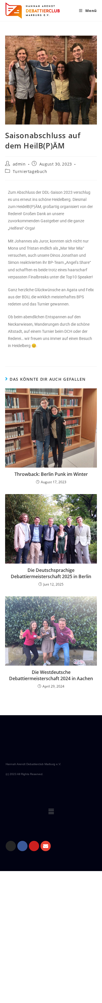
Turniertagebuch (30, 171)
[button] (51, 811)
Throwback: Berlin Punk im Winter (51, 474)
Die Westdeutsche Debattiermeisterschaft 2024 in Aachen (51, 675)
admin (19, 164)
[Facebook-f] (22, 846)
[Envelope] (46, 846)
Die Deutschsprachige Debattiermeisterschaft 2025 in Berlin (51, 573)
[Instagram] (11, 846)
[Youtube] (34, 846)
